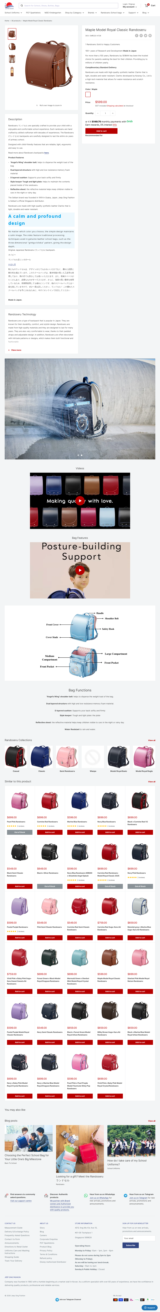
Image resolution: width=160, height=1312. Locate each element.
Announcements (12, 1230)
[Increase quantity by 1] (112, 113)
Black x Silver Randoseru (47, 860)
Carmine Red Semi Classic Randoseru (78, 915)
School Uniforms (12, 12)
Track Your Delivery (13, 1247)
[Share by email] (150, 35)
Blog (144, 12)
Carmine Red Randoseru (47, 808)
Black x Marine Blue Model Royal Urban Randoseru (139, 1020)
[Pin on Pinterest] (141, 35)
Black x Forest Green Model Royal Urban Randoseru (78, 1020)
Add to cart (101, 131)
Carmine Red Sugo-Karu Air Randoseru (109, 915)
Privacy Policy (46, 1237)
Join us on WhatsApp (99, 1184)
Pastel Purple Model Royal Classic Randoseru (18, 1020)
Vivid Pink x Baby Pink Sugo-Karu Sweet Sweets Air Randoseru (19, 968)
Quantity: (89, 113)
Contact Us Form (12, 1226)
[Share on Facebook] (136, 35)
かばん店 (12, 264)
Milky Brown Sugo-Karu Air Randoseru (108, 1020)
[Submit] (21, 5)
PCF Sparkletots (33, 12)
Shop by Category (73, 12)
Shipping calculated (115, 106)
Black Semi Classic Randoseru (15, 861)
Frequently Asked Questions (17, 1222)
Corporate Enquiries (49, 1226)
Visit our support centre (21, 1187)
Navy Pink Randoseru (137, 860)
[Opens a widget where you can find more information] (149, 1308)
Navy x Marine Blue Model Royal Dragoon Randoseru (48, 1071)
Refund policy (46, 1245)
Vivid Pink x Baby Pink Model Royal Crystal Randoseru (109, 1071)
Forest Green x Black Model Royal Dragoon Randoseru (48, 966)
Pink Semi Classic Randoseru (49, 914)
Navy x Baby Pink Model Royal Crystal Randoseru (17, 1071)
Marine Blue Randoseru (77, 808)
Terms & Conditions (48, 1241)
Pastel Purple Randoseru (17, 914)
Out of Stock (19, 819)
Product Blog (45, 1233)
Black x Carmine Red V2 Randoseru (138, 809)
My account (129, 7)
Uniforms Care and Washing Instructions (17, 1238)
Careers (43, 1222)
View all (152, 727)
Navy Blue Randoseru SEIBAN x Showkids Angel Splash (79, 861)
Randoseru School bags (111, 12)
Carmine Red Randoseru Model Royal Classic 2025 (108, 861)
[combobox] (68, 5)
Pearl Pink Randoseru (16, 808)
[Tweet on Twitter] (145, 35)
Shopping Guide (12, 1243)
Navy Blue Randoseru (106, 808)
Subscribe (130, 1232)
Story (42, 1214)
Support (132, 12)
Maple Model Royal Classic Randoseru (108, 966)
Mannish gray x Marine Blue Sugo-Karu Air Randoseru (139, 915)
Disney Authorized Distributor (53, 1249)
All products (16, 21)
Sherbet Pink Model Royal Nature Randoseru (138, 966)
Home (7, 21)
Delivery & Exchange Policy (17, 1218)
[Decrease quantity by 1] (97, 113)
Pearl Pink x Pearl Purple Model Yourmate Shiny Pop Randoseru (78, 1072)
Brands (91, 12)
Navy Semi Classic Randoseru (49, 1019)
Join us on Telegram (138, 1184)
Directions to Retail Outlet (16, 1233)
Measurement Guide (13, 1214)
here (46, 153)
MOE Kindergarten (53, 12)
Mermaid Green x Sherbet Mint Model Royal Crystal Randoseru (78, 968)
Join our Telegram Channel (70, 1286)
